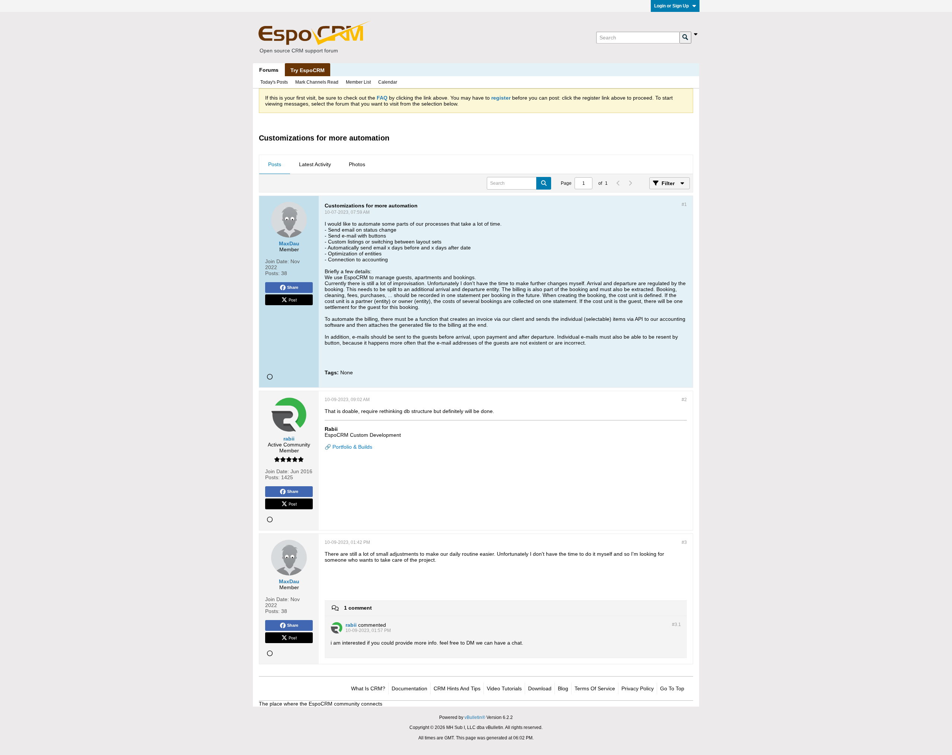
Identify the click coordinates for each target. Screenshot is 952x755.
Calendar (387, 82)
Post (293, 300)
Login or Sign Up (671, 6)
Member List (358, 82)
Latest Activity (315, 164)
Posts (274, 164)
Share (292, 287)
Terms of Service (595, 688)
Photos (357, 164)
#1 (684, 204)
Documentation (409, 688)
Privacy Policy (637, 688)
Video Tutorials (504, 688)
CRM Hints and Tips (457, 688)
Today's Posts (274, 82)
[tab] (274, 164)
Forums (269, 70)
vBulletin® (474, 717)
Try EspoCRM (307, 70)
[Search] (685, 37)
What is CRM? (368, 688)
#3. (676, 624)
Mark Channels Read (316, 82)
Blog (563, 688)
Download (539, 688)
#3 (684, 542)
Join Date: (277, 261)
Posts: (272, 273)
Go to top (672, 688)
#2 (684, 399)
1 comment (358, 608)
